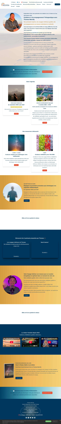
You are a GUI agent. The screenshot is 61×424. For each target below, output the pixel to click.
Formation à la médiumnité (16, 4)
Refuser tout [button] (55, 421)
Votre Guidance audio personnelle (35, 2)
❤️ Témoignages (24, 2)
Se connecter (57, 4)
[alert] (30, 422)
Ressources (39, 4)
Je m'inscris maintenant (47, 71)
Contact (43, 4)
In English (18, 6)
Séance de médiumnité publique (29, 4)
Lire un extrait (18, 378)
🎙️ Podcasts (13, 2)
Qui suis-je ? (49, 4)
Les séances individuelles (48, 2)
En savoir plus (22, 421)
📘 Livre (18, 2)
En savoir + (16, 113)
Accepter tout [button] (48, 421)
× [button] (60, 420)
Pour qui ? (13, 6)
